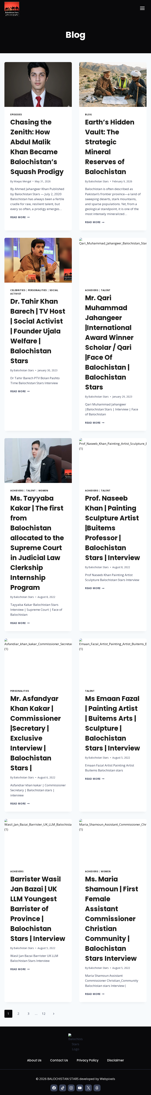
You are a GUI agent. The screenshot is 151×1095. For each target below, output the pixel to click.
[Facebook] (53, 1088)
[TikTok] (62, 1088)
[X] (88, 1088)
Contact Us (59, 1060)
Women (43, 490)
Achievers (91, 290)
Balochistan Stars (99, 181)
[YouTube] (79, 1088)
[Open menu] (142, 8)
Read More (20, 217)
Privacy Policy (88, 1060)
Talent (105, 290)
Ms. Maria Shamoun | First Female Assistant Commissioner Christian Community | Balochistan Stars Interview (111, 918)
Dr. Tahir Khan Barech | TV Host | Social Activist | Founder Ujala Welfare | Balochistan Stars (37, 331)
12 (43, 1013)
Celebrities (17, 290)
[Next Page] (54, 1014)
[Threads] (97, 1088)
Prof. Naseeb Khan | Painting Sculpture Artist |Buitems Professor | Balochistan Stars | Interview (112, 528)
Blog (88, 114)
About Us (34, 1060)
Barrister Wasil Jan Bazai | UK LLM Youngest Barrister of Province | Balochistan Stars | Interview (37, 908)
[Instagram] (71, 1088)
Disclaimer (115, 1060)
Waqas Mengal (22, 181)
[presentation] (38, 84)
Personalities (37, 290)
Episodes (16, 114)
